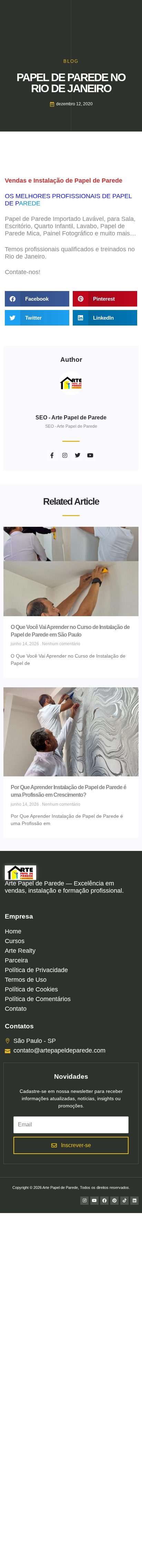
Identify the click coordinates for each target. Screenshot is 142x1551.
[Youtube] (94, 1200)
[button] (37, 299)
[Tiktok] (124, 1200)
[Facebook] (104, 1200)
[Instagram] (84, 1200)
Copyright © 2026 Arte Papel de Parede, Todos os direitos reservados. (71, 1187)
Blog (71, 61)
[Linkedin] (134, 1200)
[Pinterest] (114, 1200)
